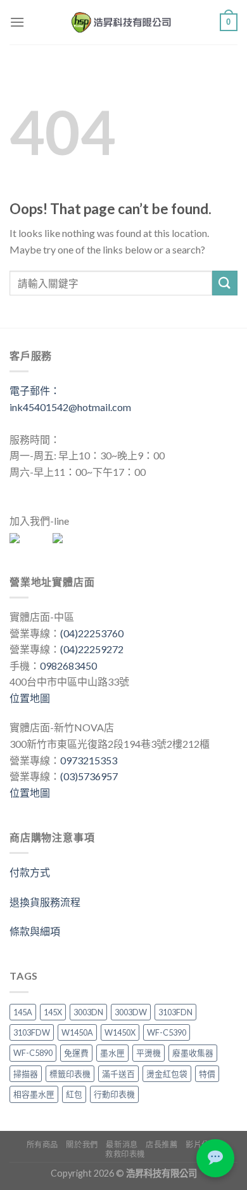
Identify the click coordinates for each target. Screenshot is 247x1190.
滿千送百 (118, 1074)
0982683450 (68, 665)
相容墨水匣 (33, 1094)
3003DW (131, 1012)
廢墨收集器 (192, 1053)
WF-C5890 (33, 1053)
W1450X (120, 1032)
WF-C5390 (166, 1032)
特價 (207, 1074)
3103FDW (31, 1032)
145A (22, 1012)
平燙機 (148, 1053)
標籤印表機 (70, 1074)
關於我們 (82, 1144)
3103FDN (175, 1012)
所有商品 (42, 1144)
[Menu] (17, 21)
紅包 (74, 1094)
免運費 (76, 1053)
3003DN (88, 1012)
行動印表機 (114, 1094)
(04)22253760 (92, 633)
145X (53, 1012)
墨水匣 (112, 1053)
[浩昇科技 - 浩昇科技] (122, 22)
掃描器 (25, 1074)
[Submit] (225, 283)
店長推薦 (161, 1144)
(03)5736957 (89, 776)
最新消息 (121, 1144)
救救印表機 (125, 1154)
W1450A (77, 1032)
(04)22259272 (92, 649)
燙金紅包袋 (166, 1074)
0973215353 (88, 760)
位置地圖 (30, 698)
